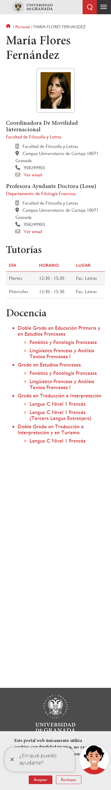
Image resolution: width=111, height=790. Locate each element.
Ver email (33, 175)
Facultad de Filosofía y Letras (34, 137)
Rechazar (68, 779)
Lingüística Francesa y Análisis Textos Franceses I (62, 353)
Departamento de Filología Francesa (41, 193)
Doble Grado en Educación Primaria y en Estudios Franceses (59, 331)
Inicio (9, 27)
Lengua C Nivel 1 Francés (58, 404)
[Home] (32, 7)
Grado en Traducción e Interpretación (60, 395)
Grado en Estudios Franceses (49, 364)
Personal (22, 26)
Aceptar (40, 779)
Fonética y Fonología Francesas (63, 342)
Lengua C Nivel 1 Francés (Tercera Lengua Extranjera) (60, 415)
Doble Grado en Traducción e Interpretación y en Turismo (51, 429)
